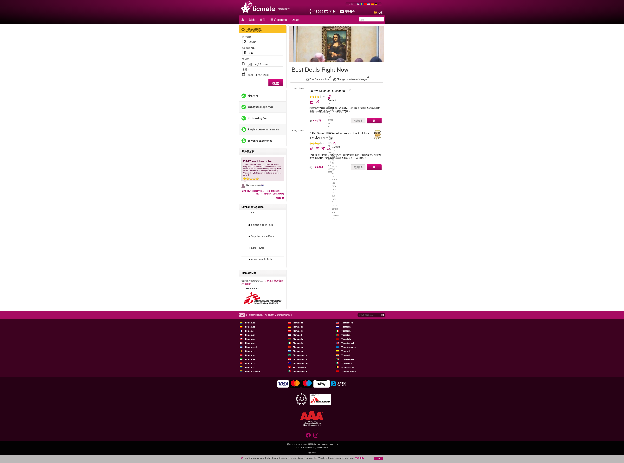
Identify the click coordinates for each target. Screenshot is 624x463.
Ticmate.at (250, 355)
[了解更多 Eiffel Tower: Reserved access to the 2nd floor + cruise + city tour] (334, 143)
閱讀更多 (358, 120)
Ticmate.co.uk (347, 343)
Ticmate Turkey (348, 371)
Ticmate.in (346, 355)
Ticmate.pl (249, 334)
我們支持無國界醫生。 (262, 282)
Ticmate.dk (298, 322)
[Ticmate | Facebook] (308, 435)
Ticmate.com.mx (301, 371)
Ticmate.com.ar (348, 347)
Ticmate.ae (250, 359)
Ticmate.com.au (300, 363)
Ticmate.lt (346, 351)
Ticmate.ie (298, 343)
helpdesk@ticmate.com (327, 444)
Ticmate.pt (346, 334)
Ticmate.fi (297, 334)
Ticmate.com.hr (300, 359)
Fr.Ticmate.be (347, 367)
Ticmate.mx (346, 363)
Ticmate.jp (249, 343)
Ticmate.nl (346, 326)
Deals (295, 19)
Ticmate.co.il (251, 347)
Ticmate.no (298, 330)
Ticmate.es (250, 326)
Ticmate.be (250, 351)
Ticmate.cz (250, 338)
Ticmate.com (347, 322)
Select (248, 47)
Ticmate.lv (346, 338)
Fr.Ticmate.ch (299, 367)
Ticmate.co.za (347, 359)
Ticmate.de (298, 326)
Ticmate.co (250, 367)
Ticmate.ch (250, 363)
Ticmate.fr (249, 330)
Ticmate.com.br (300, 355)
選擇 (246, 36)
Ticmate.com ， (310, 447)
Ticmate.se (250, 322)
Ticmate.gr (298, 351)
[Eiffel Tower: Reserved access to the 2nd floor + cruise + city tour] (377, 134)
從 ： (247, 58)
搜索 (276, 83)
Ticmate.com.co (252, 371)
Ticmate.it (346, 330)
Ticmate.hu (298, 338)
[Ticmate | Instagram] (315, 435)
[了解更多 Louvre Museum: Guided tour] (330, 97)
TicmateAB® (322, 447)
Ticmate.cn (298, 347)
